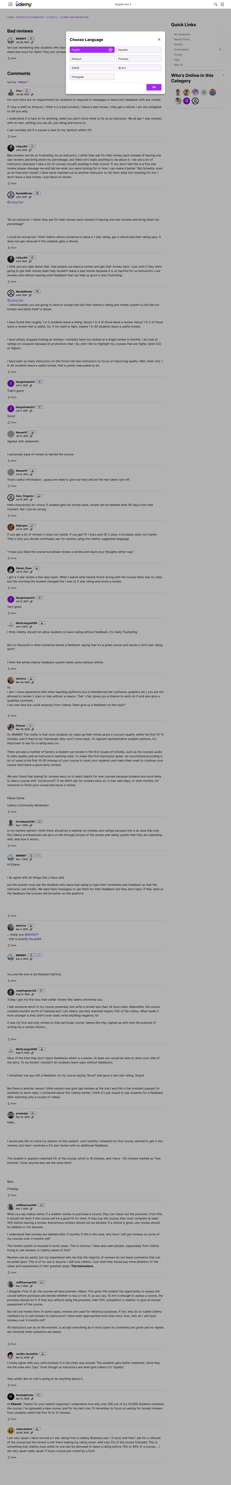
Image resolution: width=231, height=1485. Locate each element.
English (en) (122, 4)
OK (154, 87)
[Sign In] (222, 4)
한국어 (122, 67)
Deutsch (76, 58)
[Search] (215, 4)
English (76, 49)
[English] (24, 4)
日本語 (75, 67)
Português (78, 76)
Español (123, 49)
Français (123, 58)
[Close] (159, 39)
